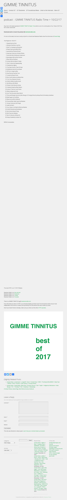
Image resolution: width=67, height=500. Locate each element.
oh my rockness (53, 454)
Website (5, 424)
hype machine (52, 451)
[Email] (1, 13)
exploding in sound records (55, 448)
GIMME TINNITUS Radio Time (27, 26)
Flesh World (21, 389)
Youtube (17, 297)
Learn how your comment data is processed (34, 431)
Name (5, 417)
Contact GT (12, 10)
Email (5, 420)
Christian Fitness (8, 389)
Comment (6, 402)
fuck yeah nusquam (54, 450)
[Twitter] (1, 10)
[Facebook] (1, 8)
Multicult (31, 389)
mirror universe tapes (54, 453)
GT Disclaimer (21, 10)
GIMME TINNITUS (20, 4)
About (6, 10)
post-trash (51, 456)
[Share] (1, 16)
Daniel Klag (57, 36)
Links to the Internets (46, 10)
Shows (6, 12)
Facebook (17, 294)
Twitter (16, 295)
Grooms (27, 389)
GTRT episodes (42, 308)
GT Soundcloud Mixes (32, 10)
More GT (57, 10)
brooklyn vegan (53, 447)
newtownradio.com (30, 32)
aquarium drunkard (54, 445)
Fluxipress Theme (47, 497)
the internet (17, 292)
